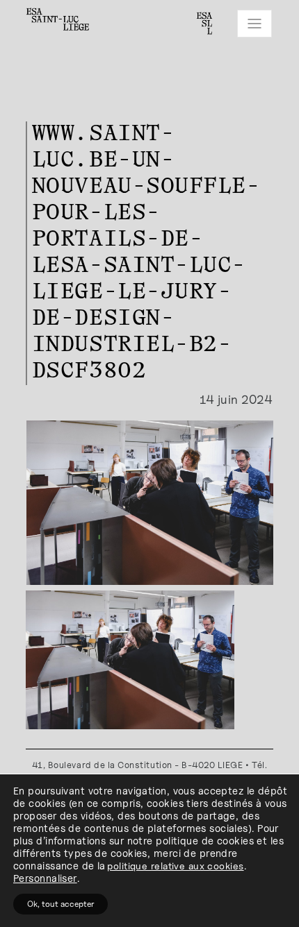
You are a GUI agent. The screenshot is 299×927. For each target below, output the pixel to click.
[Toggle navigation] (254, 23)
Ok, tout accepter (60, 904)
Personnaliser (45, 878)
